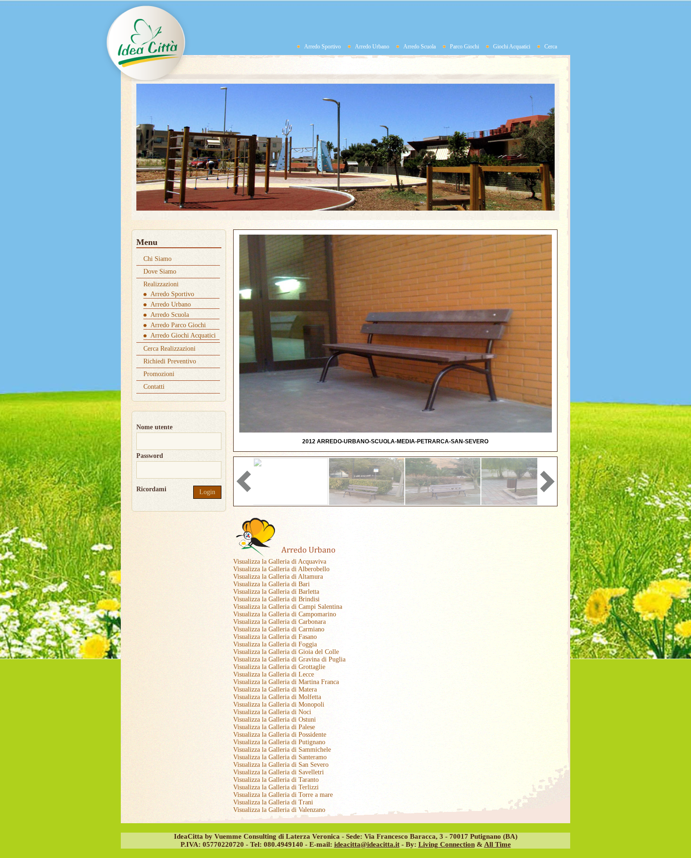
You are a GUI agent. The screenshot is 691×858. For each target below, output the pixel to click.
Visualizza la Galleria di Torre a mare (283, 794)
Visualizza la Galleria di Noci (272, 712)
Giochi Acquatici (511, 46)
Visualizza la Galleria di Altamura (278, 576)
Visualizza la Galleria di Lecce (273, 674)
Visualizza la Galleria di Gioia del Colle (286, 651)
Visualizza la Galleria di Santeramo (280, 757)
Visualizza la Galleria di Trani (273, 802)
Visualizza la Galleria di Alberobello (281, 569)
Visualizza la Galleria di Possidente (279, 734)
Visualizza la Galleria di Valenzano (279, 809)
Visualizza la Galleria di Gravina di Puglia (289, 659)
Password (149, 455)
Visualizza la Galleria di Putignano (279, 742)
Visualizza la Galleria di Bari (271, 584)
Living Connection (446, 844)
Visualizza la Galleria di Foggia (275, 644)
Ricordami (151, 489)
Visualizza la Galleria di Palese (274, 727)
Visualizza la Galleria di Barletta (276, 591)
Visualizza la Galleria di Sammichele (282, 749)
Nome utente (154, 427)
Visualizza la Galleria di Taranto (276, 779)
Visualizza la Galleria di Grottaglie (279, 666)
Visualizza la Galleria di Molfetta (277, 697)
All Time (497, 844)
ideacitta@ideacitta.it (367, 844)
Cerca (550, 46)
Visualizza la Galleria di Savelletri (278, 772)
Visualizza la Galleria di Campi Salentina (287, 606)
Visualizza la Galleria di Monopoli (278, 704)
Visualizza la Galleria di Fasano (275, 636)
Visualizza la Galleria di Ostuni (274, 719)
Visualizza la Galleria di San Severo (281, 764)
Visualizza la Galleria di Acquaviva (279, 561)
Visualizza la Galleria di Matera (275, 689)
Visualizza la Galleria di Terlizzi (276, 787)
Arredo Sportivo (322, 46)
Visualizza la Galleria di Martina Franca (286, 681)
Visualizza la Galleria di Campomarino (284, 614)
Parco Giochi (464, 46)
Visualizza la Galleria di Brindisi (276, 599)
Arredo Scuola (419, 46)
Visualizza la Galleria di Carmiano (278, 629)
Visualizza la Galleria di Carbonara (279, 621)
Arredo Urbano (372, 46)
